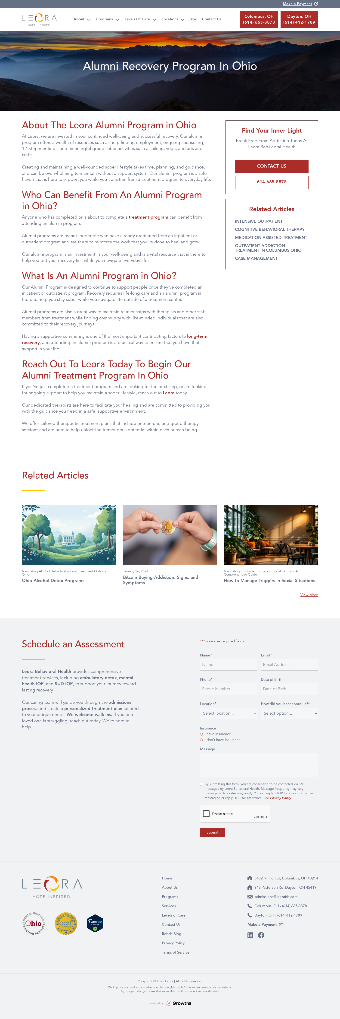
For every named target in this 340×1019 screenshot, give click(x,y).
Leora (169, 393)
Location (208, 704)
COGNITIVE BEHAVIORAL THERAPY (270, 230)
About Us (170, 888)
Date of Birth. (272, 680)
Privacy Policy (173, 943)
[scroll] (331, 1010)
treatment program (148, 217)
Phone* (206, 680)
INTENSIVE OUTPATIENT (259, 222)
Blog (193, 19)
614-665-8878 (272, 182)
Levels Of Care (137, 19)
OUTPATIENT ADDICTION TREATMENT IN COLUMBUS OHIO (268, 248)
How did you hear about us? (285, 704)
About (79, 19)
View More (309, 595)
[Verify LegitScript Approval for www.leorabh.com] (95, 923)
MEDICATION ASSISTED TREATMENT (271, 238)
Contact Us (211, 19)
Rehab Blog (171, 934)
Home (167, 878)
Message (207, 749)
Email (266, 655)
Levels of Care (173, 915)
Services (169, 906)
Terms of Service (175, 953)
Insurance (208, 728)
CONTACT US (272, 166)
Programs (104, 19)
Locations (170, 19)
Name (206, 655)
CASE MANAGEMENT (256, 259)
